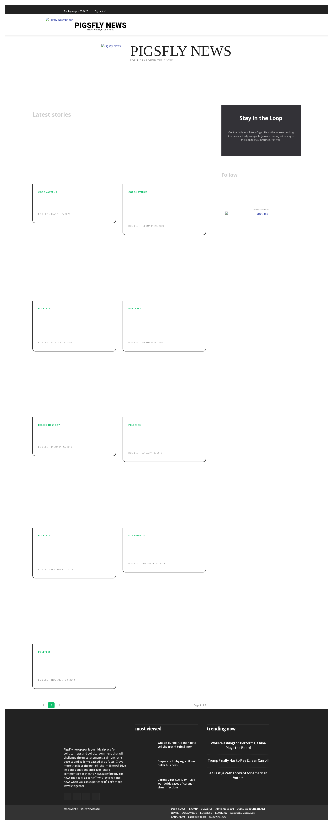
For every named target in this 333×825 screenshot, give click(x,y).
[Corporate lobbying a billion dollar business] (145, 766)
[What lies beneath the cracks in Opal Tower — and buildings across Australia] (164, 390)
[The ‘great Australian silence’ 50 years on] (74, 390)
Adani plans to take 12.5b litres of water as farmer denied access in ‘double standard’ (73, 665)
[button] (264, 26)
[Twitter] (258, 11)
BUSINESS (134, 308)
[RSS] (86, 796)
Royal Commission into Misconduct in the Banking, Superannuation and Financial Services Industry (161, 324)
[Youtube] (267, 11)
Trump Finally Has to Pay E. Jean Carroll (238, 760)
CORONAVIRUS (47, 192)
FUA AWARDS (136, 535)
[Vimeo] (263, 11)
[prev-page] (35, 705)
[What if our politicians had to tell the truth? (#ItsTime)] (145, 747)
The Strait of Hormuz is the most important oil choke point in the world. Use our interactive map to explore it (73, 324)
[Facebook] (249, 11)
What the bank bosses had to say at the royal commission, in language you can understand (163, 548)
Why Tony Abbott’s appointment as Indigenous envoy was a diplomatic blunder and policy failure (72, 551)
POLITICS (44, 308)
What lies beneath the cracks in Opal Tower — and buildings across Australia (162, 438)
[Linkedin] (77, 796)
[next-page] (67, 705)
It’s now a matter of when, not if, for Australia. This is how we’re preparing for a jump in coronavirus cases (163, 207)
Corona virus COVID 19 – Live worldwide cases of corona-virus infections (176, 783)
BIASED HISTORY (49, 425)
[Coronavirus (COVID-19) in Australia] (74, 157)
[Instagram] (254, 11)
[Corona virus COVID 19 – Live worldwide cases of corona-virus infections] (145, 784)
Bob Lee (43, 214)
